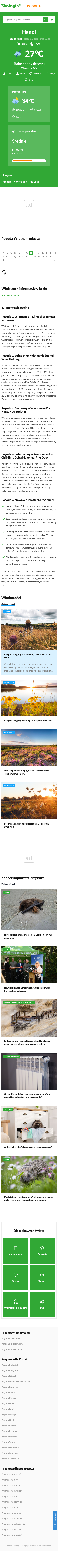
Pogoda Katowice (9, 1387)
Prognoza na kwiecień (11, 1491)
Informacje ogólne (10, 295)
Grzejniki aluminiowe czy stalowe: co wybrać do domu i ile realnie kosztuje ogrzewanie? (27, 1095)
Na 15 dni (35, 181)
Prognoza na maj (9, 1496)
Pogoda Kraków (9, 1398)
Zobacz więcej (8, 604)
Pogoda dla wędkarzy (11, 1349)
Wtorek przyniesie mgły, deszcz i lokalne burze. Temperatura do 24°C (27, 772)
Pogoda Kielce (8, 1392)
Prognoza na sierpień (11, 1513)
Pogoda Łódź (7, 1403)
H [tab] (31, 252)
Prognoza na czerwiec (11, 1502)
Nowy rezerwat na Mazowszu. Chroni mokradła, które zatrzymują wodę (27, 989)
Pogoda (34, 6)
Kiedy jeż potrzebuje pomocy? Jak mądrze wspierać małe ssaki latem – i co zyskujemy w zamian (28, 1198)
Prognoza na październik (13, 1524)
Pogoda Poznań (8, 1426)
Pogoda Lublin (8, 1409)
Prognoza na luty (9, 1480)
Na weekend (20, 181)
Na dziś (7, 181)
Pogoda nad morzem (11, 1338)
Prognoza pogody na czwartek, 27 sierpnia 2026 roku (27, 656)
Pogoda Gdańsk (8, 1376)
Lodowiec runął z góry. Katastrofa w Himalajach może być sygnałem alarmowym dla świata (27, 1042)
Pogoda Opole (8, 1420)
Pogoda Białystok (9, 1365)
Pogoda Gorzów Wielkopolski (15, 1381)
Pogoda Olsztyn (9, 1415)
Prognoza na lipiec (10, 1507)
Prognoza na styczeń (11, 1474)
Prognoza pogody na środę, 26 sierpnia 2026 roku (28, 720)
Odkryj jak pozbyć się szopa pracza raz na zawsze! (28, 1147)
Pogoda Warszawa (10, 1448)
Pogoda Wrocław (9, 1453)
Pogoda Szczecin (9, 1437)
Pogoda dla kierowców (12, 1344)
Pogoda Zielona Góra (11, 1459)
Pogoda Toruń (8, 1442)
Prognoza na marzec (11, 1485)
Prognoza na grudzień (11, 1535)
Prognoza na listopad (11, 1529)
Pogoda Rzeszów (9, 1431)
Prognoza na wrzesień (11, 1518)
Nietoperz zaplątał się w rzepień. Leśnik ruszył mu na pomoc (28, 936)
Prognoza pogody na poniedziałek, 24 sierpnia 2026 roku (26, 825)
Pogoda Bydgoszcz (10, 1370)
